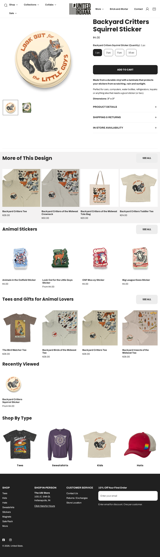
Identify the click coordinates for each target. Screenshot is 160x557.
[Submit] (153, 495)
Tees (4, 493)
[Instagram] (10, 540)
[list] (43, 58)
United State (17, 546)
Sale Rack (7, 521)
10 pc (131, 52)
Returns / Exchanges (77, 498)
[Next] (76, 58)
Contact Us (72, 493)
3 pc (108, 52)
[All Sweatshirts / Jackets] (60, 444)
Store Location (73, 502)
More (5, 526)
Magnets (6, 516)
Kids (4, 498)
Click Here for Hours (44, 506)
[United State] (80, 9)
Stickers (6, 512)
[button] (13, 4)
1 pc (97, 52)
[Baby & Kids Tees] (100, 444)
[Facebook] (3, 540)
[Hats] (140, 444)
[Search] (5, 5)
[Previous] (9, 58)
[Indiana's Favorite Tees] (20, 444)
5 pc (119, 52)
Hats (4, 502)
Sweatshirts (8, 507)
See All (146, 158)
